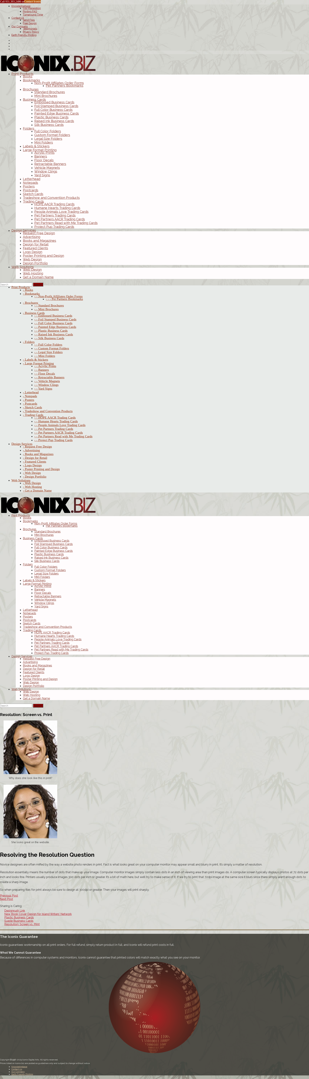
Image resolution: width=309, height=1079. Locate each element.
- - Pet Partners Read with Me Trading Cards (63, 436)
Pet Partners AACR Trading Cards (59, 219)
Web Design (32, 259)
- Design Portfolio (34, 476)
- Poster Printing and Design (41, 469)
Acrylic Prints (44, 153)
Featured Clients (35, 248)
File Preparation (32, 8)
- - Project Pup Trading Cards (53, 440)
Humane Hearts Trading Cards (57, 208)
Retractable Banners (50, 164)
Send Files (29, 20)
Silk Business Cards (49, 125)
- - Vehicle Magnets (47, 381)
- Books (28, 290)
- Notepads (30, 396)
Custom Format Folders (52, 135)
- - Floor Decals (44, 373)
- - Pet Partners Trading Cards (53, 429)
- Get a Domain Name (37, 490)
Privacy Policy (31, 31)
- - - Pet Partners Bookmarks (64, 299)
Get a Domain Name (38, 277)
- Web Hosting (32, 487)
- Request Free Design (37, 446)
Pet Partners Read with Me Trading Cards (66, 223)
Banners (40, 156)
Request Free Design (39, 233)
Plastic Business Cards (51, 117)
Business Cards (34, 99)
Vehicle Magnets (47, 168)
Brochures (31, 89)
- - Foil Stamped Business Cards (55, 319)
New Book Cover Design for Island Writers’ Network (38, 914)
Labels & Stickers (36, 146)
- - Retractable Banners (49, 377)
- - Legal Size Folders (48, 352)
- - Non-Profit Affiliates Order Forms (58, 296)
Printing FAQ (30, 11)
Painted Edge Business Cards (56, 113)
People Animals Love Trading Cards (61, 212)
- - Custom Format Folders (51, 348)
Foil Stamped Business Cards (56, 106)
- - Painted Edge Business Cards (55, 327)
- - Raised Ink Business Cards (53, 334)
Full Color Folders (47, 131)
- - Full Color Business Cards (53, 323)
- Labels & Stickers (35, 359)
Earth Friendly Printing (23, 35)
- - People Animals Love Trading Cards (59, 425)
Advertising (31, 237)
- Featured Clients (34, 461)
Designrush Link (14, 910)
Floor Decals (44, 160)
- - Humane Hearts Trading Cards (56, 421)
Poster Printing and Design (43, 256)
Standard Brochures (49, 92)
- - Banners (41, 370)
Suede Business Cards (18, 921)
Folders (28, 128)
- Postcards (30, 403)
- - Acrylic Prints (45, 366)
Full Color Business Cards (53, 110)
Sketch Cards (33, 194)
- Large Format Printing (38, 363)
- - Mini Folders (44, 356)
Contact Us (17, 17)
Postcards (30, 190)
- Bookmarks (31, 293)
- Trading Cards (33, 415)
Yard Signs (42, 175)
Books (27, 76)
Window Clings (45, 171)
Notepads (30, 183)
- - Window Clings (46, 385)
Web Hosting (33, 273)
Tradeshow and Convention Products (51, 198)
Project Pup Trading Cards (54, 227)
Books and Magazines (39, 240)
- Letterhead (31, 392)
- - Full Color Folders (48, 344)
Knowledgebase (20, 6)
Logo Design (32, 252)
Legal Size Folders (48, 139)
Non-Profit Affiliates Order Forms (59, 83)
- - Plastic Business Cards (51, 330)
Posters (29, 186)
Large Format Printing (40, 150)
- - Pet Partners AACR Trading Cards (58, 432)
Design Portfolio (35, 263)
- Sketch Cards (32, 407)
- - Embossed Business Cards (53, 315)
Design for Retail (35, 244)
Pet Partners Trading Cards (55, 215)
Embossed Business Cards (54, 102)
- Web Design (32, 473)
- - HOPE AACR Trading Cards (55, 417)
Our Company (19, 26)
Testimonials (30, 28)
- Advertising (31, 450)
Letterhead (31, 179)
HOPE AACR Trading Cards (54, 204)
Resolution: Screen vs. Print (22, 924)
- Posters (28, 400)
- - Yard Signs (43, 388)
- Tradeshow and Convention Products (48, 411)
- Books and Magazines (38, 454)
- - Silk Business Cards (49, 338)
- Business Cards (34, 313)
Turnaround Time (33, 14)
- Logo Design (32, 465)
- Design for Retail (35, 458)
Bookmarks (31, 80)
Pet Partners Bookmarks (64, 85)
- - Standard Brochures (49, 305)
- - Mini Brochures (46, 309)
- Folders (29, 342)
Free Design (30, 23)
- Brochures (30, 303)
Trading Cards (33, 201)
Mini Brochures (45, 96)
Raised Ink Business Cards (54, 121)
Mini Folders (43, 142)
